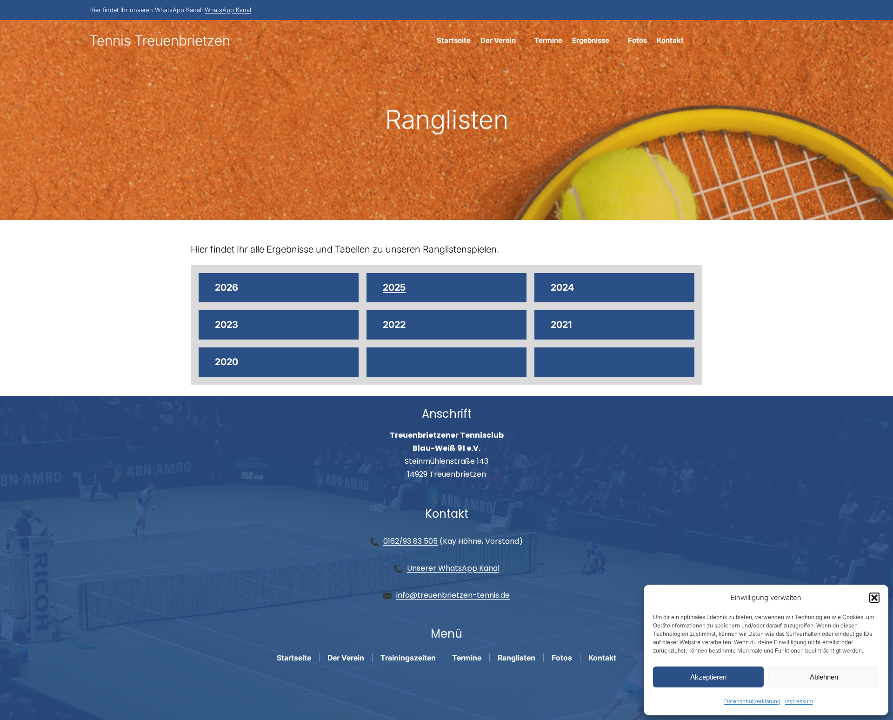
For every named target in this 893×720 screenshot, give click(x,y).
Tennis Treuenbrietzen (159, 40)
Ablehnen (824, 677)
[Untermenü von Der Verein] (522, 40)
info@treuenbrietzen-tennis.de (453, 595)
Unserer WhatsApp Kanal (453, 568)
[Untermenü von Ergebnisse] (615, 40)
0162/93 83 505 (410, 541)
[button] (874, 597)
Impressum (799, 701)
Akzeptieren (708, 677)
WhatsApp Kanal (228, 9)
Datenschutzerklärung (752, 701)
